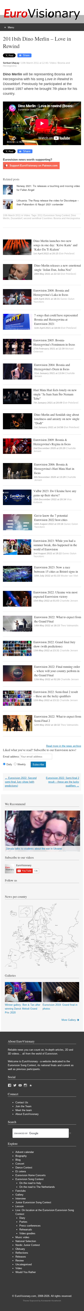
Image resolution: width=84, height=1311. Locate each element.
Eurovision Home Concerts (30, 1175)
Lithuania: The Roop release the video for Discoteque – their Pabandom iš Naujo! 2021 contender (48, 202)
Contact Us (21, 1102)
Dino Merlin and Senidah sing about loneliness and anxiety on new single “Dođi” (56, 418)
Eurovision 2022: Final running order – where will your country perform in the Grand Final (57, 671)
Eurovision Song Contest (29, 1179)
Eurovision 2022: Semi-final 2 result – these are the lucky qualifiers (55, 694)
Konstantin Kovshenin (51, 1301)
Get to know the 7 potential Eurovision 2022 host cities (51, 517)
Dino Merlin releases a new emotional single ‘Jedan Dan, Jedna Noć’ (57, 267)
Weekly (21, 764)
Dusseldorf (16, 218)
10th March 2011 (12, 215)
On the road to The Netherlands (37, 1186)
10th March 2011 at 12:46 (34, 63)
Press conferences (30, 1225)
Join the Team (23, 1106)
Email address (11, 756)
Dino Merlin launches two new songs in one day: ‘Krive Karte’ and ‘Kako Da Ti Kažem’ (55, 245)
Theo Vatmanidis (69, 625)
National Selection (25, 1241)
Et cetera (20, 1171)
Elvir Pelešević (67, 253)
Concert (19, 1163)
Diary (22, 1217)
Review (19, 1260)
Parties (23, 1221)
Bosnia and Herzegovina (67, 218)
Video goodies (27, 1233)
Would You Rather (25, 1272)
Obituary (20, 1248)
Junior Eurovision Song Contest (33, 1202)
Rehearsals (25, 1229)
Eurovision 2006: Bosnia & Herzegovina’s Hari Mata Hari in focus (54, 468)
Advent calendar (24, 1152)
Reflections (21, 1252)
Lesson (19, 1206)
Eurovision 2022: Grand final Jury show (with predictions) (54, 644)
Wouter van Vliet (69, 575)
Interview (20, 1198)
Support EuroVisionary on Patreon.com (33, 165)
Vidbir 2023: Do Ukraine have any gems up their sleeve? (54, 493)
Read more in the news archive (63, 746)
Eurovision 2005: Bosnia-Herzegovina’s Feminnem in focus (54, 342)
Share (26, 55)
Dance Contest (23, 1167)
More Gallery (69, 1019)
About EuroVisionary (27, 1114)
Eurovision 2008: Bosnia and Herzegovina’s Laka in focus (51, 292)
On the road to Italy (30, 1183)
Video (53, 63)
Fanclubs (20, 1190)
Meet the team (23, 1110)
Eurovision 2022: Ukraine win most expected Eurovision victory (55, 594)
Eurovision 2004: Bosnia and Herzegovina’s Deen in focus (52, 367)
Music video (22, 1237)
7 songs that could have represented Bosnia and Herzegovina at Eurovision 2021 (56, 319)
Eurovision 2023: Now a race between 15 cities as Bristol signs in (56, 569)
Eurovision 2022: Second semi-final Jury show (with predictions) (21, 781)
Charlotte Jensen (69, 600)
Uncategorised (23, 1264)
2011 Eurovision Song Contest (54, 215)
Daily (9, 764)
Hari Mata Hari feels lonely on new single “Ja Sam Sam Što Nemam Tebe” (55, 394)
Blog (18, 1159)
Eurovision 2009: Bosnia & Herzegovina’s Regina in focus (52, 442)
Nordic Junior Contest (27, 1245)
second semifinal (32, 218)
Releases (20, 1256)
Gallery (19, 1194)
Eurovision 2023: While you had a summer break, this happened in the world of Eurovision (55, 545)
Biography (21, 1155)
